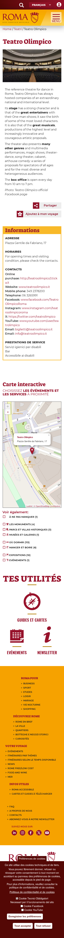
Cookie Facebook (33, 906)
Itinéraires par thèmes (22, 755)
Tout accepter (22, 925)
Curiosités (22, 738)
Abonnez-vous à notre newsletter (31, 819)
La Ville (20, 726)
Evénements (15, 751)
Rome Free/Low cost (21, 768)
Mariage (28, 700)
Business (29, 683)
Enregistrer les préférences (25, 916)
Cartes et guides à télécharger (32, 793)
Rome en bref (24, 721)
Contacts (15, 815)
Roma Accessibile (23, 789)
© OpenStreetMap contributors (47, 506)
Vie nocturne (31, 704)
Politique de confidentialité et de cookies (32, 892)
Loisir (27, 696)
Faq (11, 806)
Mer (10, 776)
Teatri (18, 29)
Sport (27, 687)
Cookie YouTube (33, 910)
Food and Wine (17, 772)
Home (7, 29)
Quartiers (21, 730)
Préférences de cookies (32, 858)
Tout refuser (43, 925)
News (11, 764)
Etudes (27, 692)
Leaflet (29, 506)
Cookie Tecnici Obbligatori (33, 898)
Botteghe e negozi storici (31, 734)
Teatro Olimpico (25, 437)
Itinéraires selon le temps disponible (32, 759)
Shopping (29, 709)
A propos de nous (20, 810)
